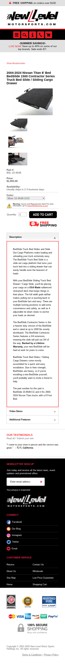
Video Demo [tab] (16, 411)
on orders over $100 (34, 3)
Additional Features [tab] (19, 419)
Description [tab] (15, 237)
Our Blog (16, 528)
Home (9, 584)
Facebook (17, 522)
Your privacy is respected (18, 490)
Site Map (11, 577)
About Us (11, 571)
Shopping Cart (40, 584)
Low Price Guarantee (43, 577)
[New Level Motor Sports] (33, 17)
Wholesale (38, 571)
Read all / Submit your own (20, 438)
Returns (10, 564)
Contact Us (38, 564)
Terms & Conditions (32, 654)
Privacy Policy (51, 654)
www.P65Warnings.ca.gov (37, 206)
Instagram (17, 535)
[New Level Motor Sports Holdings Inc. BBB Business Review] (27, 601)
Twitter (15, 542)
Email (14, 548)
